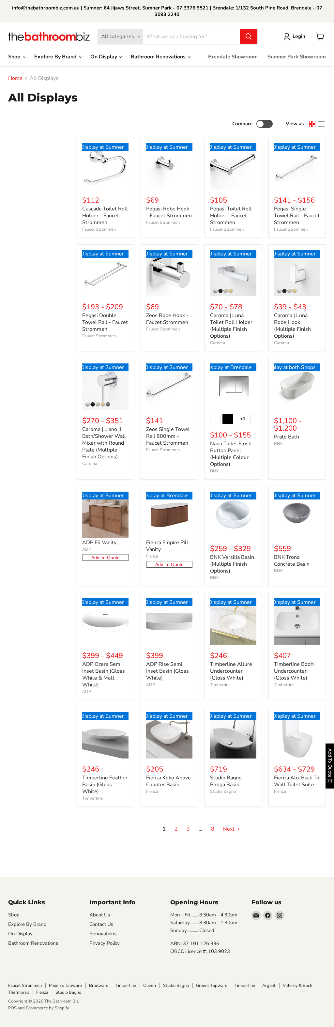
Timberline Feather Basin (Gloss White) (105, 784)
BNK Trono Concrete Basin (292, 561)
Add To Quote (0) (330, 766)
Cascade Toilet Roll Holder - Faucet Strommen (105, 215)
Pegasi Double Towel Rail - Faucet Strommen (105, 322)
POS (12, 1008)
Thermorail (18, 992)
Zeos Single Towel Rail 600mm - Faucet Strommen (168, 436)
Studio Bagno (223, 791)
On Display (104, 56)
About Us (99, 915)
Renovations (102, 933)
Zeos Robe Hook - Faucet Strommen (167, 319)
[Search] (248, 36)
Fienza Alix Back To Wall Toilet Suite (296, 781)
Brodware (98, 986)
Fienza (152, 556)
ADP (86, 549)
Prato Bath (286, 436)
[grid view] (312, 124)
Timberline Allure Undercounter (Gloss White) (231, 671)
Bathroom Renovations (159, 56)
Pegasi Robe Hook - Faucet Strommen (169, 212)
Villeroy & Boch (297, 986)
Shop (15, 56)
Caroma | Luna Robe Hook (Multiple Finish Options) (292, 326)
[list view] (321, 124)
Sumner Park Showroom (296, 56)
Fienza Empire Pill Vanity (167, 546)
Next (229, 829)
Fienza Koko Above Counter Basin (168, 781)
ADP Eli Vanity (99, 542)
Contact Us (101, 924)
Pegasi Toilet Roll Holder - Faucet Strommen (231, 215)
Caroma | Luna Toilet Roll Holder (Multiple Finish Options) (231, 326)
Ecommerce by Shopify (47, 1008)
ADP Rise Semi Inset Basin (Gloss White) (167, 671)
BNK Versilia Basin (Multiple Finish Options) (232, 564)
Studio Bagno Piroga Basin (226, 781)
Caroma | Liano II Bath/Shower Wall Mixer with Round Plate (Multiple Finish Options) (104, 443)
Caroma (217, 343)
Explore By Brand (56, 56)
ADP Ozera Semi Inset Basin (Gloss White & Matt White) (103, 674)
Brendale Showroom (233, 56)
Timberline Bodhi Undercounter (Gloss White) (294, 671)
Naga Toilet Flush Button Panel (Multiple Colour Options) (230, 454)
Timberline (220, 685)
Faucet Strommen (99, 229)
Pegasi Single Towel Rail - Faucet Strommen (297, 215)
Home (15, 78)
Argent (269, 986)
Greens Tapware (211, 986)
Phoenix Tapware (65, 986)
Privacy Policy (104, 943)
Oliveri (149, 986)
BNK (214, 471)
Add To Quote (105, 557)
